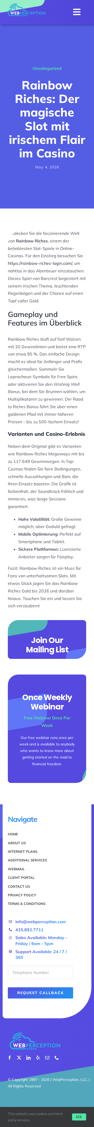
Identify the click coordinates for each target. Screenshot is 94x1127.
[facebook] (10, 1058)
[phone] (57, 1058)
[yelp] (38, 1058)
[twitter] (19, 1058)
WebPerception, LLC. (70, 1079)
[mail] (47, 1058)
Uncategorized (47, 68)
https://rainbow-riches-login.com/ (40, 263)
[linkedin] (28, 1058)
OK (79, 1116)
